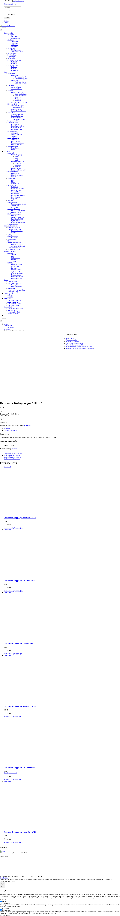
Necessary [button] (3, 899)
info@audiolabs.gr (18, 1)
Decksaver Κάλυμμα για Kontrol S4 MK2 (20, 832)
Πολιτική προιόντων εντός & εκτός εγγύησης (79, 346)
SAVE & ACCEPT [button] (6, 915)
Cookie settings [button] (5, 881)
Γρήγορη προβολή (17, 528)
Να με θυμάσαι (10, 14)
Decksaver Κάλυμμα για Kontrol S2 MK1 (20, 518)
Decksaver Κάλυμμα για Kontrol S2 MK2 (20, 706)
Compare (5, 422)
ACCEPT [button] (13, 881)
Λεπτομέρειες (8, 528)
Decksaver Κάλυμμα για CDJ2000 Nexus (19, 581)
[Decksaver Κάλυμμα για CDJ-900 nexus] (35, 741)
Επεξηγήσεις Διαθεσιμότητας (74, 343)
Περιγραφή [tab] (7, 428)
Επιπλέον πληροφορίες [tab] (10, 430)
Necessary (5, 901)
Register (6, 21)
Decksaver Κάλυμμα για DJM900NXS (18, 643)
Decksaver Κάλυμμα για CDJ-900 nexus (19, 768)
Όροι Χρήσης (70, 338)
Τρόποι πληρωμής (71, 340)
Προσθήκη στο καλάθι (10, 773)
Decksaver (14, 449)
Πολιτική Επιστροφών (72, 341)
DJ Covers (27, 425)
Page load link (4, 878)
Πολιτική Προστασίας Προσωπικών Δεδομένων (80, 348)
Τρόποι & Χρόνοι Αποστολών (75, 345)
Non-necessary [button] (4, 908)
